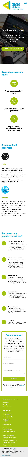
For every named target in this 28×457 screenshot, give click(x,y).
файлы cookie (13, 448)
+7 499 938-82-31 (17, 9)
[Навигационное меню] (25, 3)
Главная (3, 13)
